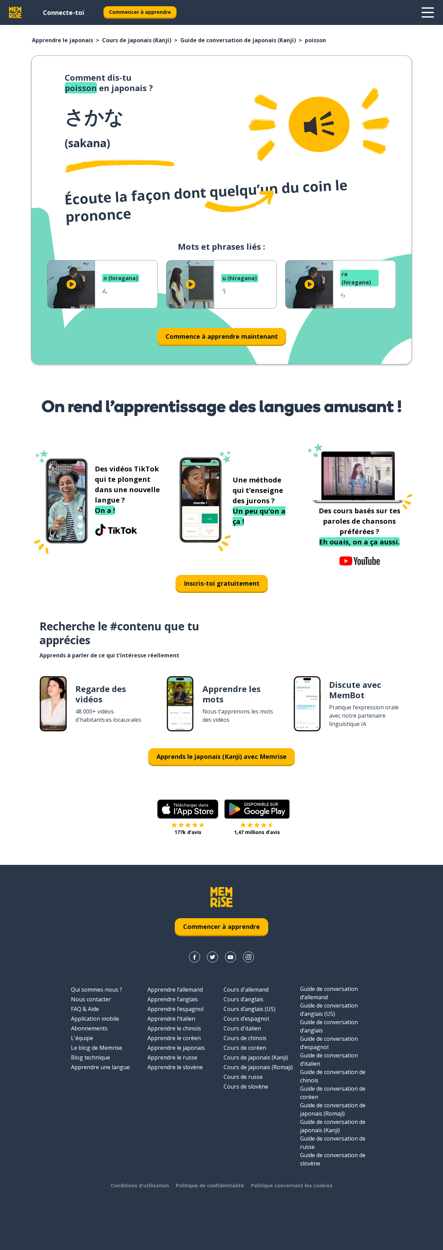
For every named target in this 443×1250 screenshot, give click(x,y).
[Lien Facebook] (194, 957)
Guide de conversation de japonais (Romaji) (332, 1109)
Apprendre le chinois (174, 1028)
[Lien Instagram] (248, 957)
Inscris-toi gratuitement (222, 583)
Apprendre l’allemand (175, 989)
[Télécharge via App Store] (188, 809)
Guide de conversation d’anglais (329, 1026)
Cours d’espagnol (246, 1018)
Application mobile (95, 1018)
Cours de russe (243, 1077)
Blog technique (90, 1057)
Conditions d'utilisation (140, 1185)
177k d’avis (187, 832)
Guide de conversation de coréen (332, 1093)
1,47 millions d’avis (257, 832)
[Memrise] (15, 12)
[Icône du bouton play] (71, 284)
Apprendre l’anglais (172, 999)
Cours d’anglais (243, 999)
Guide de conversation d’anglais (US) (329, 1010)
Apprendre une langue (100, 1067)
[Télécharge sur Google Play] (257, 809)
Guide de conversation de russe (332, 1143)
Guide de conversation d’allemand (329, 993)
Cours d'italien (242, 1028)
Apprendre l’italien (171, 1018)
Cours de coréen (245, 1048)
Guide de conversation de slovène (332, 1159)
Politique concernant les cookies (292, 1185)
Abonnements (89, 1028)
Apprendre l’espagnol (175, 1009)
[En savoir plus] (427, 12)
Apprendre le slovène (175, 1067)
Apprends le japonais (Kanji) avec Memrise (221, 756)
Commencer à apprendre (140, 12)
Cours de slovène (246, 1086)
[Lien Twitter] (212, 957)
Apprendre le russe (172, 1057)
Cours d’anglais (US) (249, 1009)
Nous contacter (91, 999)
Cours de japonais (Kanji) (136, 40)
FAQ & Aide (85, 1009)
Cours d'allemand (246, 989)
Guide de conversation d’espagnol (329, 1043)
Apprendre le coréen (174, 1038)
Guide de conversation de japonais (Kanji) (238, 40)
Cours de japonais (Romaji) (258, 1067)
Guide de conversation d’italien (329, 1059)
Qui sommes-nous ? (96, 989)
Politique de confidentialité (210, 1185)
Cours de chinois (245, 1038)
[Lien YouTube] (230, 957)
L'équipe (82, 1038)
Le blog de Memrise (96, 1048)
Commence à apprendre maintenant (221, 336)
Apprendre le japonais (62, 40)
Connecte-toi (63, 12)
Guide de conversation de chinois (332, 1076)
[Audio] (319, 124)
